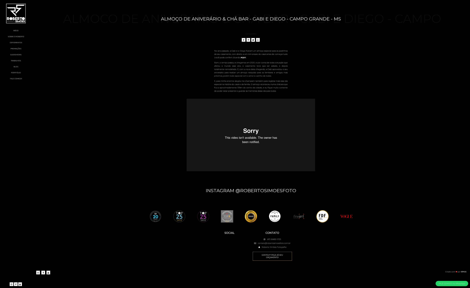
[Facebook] (16, 284)
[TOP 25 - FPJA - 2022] (179, 216)
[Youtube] (20, 284)
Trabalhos (16, 61)
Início (15, 31)
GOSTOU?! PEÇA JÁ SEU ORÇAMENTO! (272, 256)
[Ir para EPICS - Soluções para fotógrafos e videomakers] (455, 272)
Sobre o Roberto (16, 37)
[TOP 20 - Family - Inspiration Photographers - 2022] (155, 216)
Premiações (16, 49)
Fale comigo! (16, 79)
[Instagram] (12, 284)
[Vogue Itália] (346, 216)
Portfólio (16, 73)
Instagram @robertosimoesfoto (251, 190)
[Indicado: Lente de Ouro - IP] (251, 216)
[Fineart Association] (298, 216)
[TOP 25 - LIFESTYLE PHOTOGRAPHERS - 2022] (203, 216)
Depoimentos (16, 43)
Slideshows (16, 55)
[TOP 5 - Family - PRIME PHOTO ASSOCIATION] (227, 216)
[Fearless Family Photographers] (274, 216)
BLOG (16, 67)
